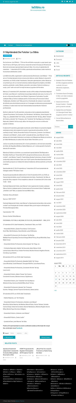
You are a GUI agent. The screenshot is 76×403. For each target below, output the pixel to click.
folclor (12, 333)
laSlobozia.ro (67, 388)
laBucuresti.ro (39, 369)
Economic (59, 59)
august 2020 (59, 216)
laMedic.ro (13, 369)
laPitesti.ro (38, 383)
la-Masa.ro (12, 372)
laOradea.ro (30, 383)
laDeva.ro (37, 379)
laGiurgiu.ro (31, 381)
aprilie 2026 (59, 151)
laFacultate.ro (19, 374)
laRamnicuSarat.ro (32, 386)
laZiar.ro (5, 374)
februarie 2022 (60, 192)
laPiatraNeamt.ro (8, 381)
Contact (10, 45)
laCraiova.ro (30, 374)
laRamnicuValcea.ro (33, 388)
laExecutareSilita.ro (8, 379)
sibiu (26, 333)
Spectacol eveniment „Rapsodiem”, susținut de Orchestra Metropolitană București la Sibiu (10, 352)
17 (56, 279)
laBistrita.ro (54, 381)
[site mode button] (68, 45)
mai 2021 (59, 202)
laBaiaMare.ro (68, 379)
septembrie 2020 (61, 213)
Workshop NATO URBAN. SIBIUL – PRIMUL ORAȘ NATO (10, 337)
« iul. (55, 290)
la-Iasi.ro (60, 369)
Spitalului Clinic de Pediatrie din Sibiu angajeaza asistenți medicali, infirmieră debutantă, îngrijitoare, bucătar (64, 85)
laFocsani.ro (44, 379)
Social (58, 69)
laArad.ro (53, 379)
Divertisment (7, 55)
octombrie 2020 (60, 209)
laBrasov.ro (54, 369)
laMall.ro (19, 372)
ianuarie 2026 (60, 158)
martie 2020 (59, 233)
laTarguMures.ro (64, 393)
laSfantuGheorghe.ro (57, 372)
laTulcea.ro (54, 395)
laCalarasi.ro (30, 379)
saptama (19, 333)
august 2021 (59, 199)
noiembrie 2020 (60, 206)
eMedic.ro (6, 369)
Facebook (19, 328)
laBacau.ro (60, 379)
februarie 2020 (60, 237)
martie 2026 (59, 154)
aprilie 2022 (59, 189)
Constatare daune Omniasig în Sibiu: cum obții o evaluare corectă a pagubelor (64, 96)
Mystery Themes (20, 401)
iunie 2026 (59, 144)
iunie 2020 (59, 223)
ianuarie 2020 (60, 240)
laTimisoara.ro (31, 376)
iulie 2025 (59, 165)
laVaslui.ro (54, 374)
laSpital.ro (19, 369)
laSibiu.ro (38, 7)
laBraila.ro (62, 383)
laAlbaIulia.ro (61, 374)
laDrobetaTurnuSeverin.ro (35, 390)
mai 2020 (59, 227)
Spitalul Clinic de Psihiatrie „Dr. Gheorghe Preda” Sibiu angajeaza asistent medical (64, 112)
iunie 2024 (59, 175)
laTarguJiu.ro (55, 393)
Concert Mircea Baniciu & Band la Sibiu (63, 119)
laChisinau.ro (18, 379)
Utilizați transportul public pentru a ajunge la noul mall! (46, 337)
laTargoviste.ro (55, 390)
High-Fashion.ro (17, 381)
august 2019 (59, 257)
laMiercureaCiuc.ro (40, 381)
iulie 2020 (59, 220)
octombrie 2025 (60, 161)
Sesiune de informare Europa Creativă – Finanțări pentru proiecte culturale (64, 104)
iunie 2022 (59, 185)
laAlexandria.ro (55, 376)
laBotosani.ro (54, 383)
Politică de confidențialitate (24, 45)
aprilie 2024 (59, 178)
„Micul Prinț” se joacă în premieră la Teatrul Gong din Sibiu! (44, 351)
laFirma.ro (11, 374)
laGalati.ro (38, 374)
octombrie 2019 (60, 251)
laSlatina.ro (60, 388)
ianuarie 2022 (60, 196)
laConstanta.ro (41, 372)
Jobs (57, 63)
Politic (58, 66)
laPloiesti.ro (44, 374)
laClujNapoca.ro (31, 372)
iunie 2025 (59, 168)
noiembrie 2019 (60, 247)
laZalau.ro (61, 395)
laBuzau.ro (39, 376)
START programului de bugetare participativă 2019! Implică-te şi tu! (27, 351)
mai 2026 (59, 148)
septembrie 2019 (61, 254)
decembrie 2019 (61, 244)
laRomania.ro (31, 369)
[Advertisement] (38, 29)
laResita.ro (68, 383)
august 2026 (59, 137)
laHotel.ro (6, 372)
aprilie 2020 (59, 230)
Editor (19, 58)
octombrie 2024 (60, 172)
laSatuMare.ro (55, 386)
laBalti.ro (5, 383)
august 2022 (59, 182)
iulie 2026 (59, 141)
